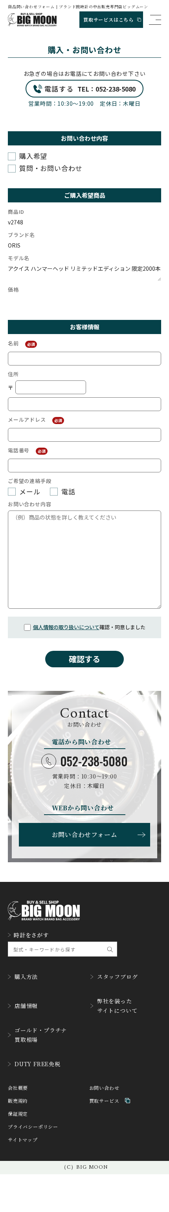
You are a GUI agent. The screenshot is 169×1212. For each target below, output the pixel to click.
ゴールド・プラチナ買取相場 (41, 1034)
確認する (84, 659)
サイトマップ (23, 1139)
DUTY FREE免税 (38, 1064)
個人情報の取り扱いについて (66, 627)
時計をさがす (31, 935)
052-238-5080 (94, 761)
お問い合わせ (104, 1087)
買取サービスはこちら (108, 19)
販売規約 (18, 1100)
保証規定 (18, 1113)
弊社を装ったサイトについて (117, 1005)
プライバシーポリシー (33, 1126)
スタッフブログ (117, 977)
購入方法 (26, 977)
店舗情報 (26, 1006)
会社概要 (18, 1087)
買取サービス (104, 1100)
